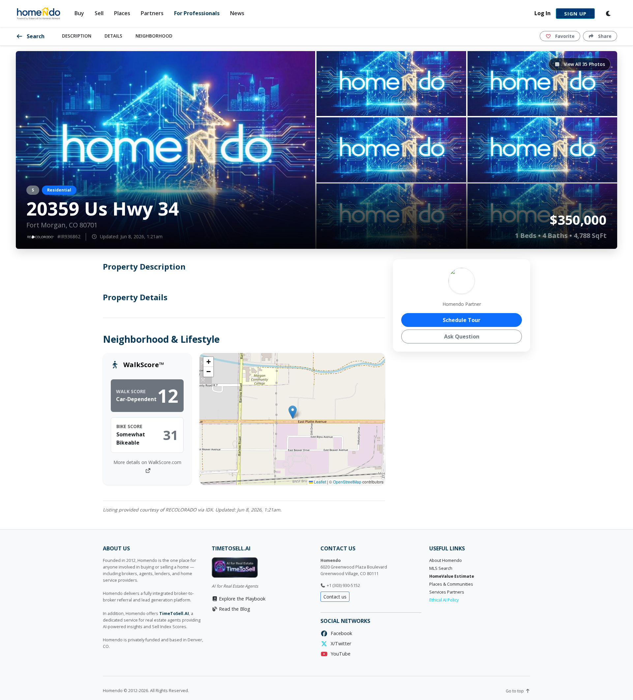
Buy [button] (79, 13)
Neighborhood (154, 36)
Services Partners (446, 592)
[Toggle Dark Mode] (608, 13)
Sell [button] (99, 13)
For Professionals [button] (197, 13)
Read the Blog (234, 609)
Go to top (515, 691)
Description (76, 36)
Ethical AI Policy (444, 600)
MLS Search (440, 568)
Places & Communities (451, 584)
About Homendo (445, 560)
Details (113, 36)
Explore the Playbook (241, 599)
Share (604, 36)
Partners (152, 13)
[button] (292, 412)
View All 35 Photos (583, 64)
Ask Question (461, 336)
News (237, 13)
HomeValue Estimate (451, 576)
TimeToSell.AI (174, 613)
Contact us (335, 597)
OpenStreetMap (347, 481)
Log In (542, 13)
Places (122, 13)
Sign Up (575, 13)
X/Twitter (339, 643)
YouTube (339, 654)
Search (35, 36)
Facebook (340, 633)
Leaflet (319, 481)
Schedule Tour (461, 320)
